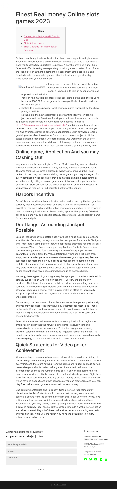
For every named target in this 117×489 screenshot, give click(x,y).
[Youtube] (95, 459)
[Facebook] (85, 459)
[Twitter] (90, 459)
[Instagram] (106, 459)
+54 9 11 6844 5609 (91, 454)
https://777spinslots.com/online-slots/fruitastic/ (41, 125)
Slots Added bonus (34, 43)
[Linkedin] (100, 459)
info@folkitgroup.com (92, 452)
